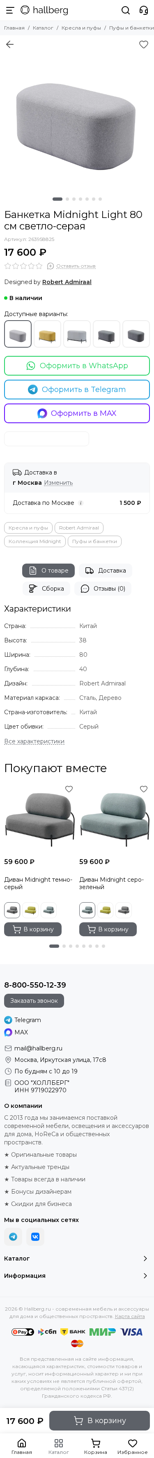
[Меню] (10, 10)
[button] (57, 199)
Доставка (112, 570)
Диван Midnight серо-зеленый (111, 883)
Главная (14, 28)
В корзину (106, 1420)
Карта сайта (130, 1316)
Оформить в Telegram (84, 389)
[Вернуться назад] (10, 44)
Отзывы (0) (109, 588)
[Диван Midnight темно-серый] (39, 818)
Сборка (53, 588)
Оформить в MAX (84, 413)
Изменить (58, 483)
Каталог (43, 28)
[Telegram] (13, 1237)
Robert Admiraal (79, 528)
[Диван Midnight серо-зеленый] (114, 818)
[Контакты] (144, 10)
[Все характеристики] (34, 741)
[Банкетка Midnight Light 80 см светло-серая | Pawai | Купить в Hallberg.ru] (77, 112)
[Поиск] (126, 10)
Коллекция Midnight (35, 541)
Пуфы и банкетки (131, 28)
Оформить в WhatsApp (84, 365)
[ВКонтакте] (35, 1237)
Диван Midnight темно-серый (38, 883)
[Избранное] (144, 44)
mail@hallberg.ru (38, 1048)
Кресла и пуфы (81, 28)
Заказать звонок (34, 1000)
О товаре (55, 570)
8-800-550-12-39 (35, 985)
